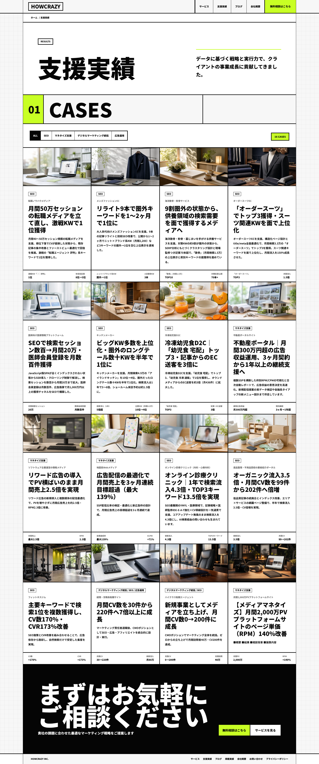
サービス (204, 6)
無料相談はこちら (280, 6)
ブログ (238, 6)
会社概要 (255, 6)
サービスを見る (265, 730)
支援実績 (222, 6)
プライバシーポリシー (277, 758)
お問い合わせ (256, 758)
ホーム (34, 17)
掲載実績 (229, 758)
